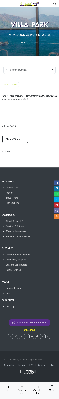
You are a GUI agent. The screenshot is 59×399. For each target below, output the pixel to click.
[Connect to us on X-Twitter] (21, 336)
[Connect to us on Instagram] (26, 336)
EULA (51, 365)
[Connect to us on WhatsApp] (10, 336)
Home (24, 42)
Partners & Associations (18, 254)
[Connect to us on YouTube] (32, 336)
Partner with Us (13, 270)
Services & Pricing (15, 226)
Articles (10, 192)
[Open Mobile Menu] (52, 386)
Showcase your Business (18, 236)
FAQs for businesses (16, 231)
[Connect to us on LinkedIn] (42, 336)
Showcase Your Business (32, 322)
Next (14, 84)
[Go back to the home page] (29, 3)
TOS (31, 365)
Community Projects (16, 259)
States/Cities (13, 139)
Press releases (13, 288)
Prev (6, 84)
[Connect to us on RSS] (47, 336)
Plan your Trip (12, 203)
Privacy (21, 365)
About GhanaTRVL (15, 221)
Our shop (10, 306)
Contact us (9, 365)
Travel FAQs (12, 198)
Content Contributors (16, 264)
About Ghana (12, 187)
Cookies (41, 365)
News (8, 293)
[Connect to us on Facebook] (16, 336)
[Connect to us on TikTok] (37, 336)
